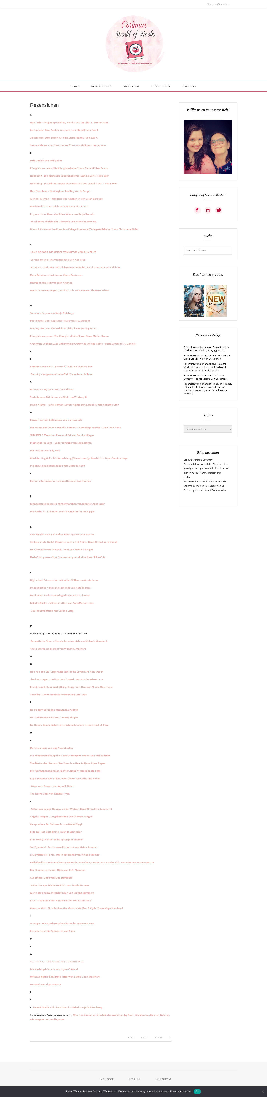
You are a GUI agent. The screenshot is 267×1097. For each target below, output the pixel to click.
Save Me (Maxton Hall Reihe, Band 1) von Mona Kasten (62, 534)
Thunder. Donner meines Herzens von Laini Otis (58, 694)
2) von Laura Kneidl (105, 542)
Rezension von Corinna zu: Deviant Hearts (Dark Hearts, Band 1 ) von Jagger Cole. (206, 348)
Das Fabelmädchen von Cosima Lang (51, 610)
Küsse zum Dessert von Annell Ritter (52, 786)
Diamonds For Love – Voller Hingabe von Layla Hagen (61, 442)
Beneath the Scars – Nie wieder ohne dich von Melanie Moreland (68, 641)
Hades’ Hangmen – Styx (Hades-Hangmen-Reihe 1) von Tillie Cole (67, 557)
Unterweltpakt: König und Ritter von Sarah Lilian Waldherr (65, 976)
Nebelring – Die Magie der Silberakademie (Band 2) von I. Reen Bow (69, 175)
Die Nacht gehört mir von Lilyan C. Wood (54, 969)
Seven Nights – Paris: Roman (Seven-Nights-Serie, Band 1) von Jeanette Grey (74, 404)
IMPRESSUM (131, 86)
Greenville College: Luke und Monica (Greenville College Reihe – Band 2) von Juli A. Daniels (82, 343)
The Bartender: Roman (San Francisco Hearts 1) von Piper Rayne (67, 763)
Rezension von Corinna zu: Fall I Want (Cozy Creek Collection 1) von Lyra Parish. (207, 357)
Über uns (189, 86)
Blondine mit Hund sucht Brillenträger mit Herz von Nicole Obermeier (71, 687)
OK (197, 1091)
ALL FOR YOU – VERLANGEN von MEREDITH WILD (56, 961)
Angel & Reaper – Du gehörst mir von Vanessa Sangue (61, 816)
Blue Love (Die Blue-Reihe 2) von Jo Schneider (56, 839)
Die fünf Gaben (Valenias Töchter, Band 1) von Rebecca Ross (65, 770)
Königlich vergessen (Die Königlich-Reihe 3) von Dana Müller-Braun (69, 336)
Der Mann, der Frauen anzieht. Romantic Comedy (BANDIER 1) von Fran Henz (75, 427)
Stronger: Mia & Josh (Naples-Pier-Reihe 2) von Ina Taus (62, 923)
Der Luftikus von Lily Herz (45, 450)
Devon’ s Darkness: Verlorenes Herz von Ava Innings (60, 481)
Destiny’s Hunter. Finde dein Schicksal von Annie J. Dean (63, 328)
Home (75, 86)
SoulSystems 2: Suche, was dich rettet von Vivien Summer (64, 847)
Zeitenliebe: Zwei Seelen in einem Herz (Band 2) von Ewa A (64, 130)
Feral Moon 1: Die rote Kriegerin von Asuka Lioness (60, 595)
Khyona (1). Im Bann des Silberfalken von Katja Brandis (62, 214)
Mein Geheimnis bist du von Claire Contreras (56, 275)
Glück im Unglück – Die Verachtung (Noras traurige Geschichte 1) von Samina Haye (79, 458)
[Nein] (262, 1091)
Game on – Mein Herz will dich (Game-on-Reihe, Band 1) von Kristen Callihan (75, 267)
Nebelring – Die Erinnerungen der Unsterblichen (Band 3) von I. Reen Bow (73, 183)
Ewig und (35, 160)
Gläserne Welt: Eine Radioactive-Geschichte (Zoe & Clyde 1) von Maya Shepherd (76, 908)
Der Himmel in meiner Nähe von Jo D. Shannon (58, 870)
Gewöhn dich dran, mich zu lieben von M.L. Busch (59, 206)
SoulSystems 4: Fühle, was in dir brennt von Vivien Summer (64, 854)
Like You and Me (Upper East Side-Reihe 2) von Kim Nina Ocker (66, 671)
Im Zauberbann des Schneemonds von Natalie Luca (60, 587)
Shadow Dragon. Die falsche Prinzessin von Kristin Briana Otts (66, 679)
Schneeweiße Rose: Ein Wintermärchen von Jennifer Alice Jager (67, 503)
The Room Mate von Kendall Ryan (50, 793)
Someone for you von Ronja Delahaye (52, 313)
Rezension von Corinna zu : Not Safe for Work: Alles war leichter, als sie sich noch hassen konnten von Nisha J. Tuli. (205, 367)
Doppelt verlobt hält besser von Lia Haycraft (56, 420)
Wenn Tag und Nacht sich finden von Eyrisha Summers (62, 892)
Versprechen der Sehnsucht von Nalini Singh (56, 824)
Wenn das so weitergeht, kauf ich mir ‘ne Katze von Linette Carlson (69, 290)
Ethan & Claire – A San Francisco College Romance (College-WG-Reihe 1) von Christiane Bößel (84, 229)
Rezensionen (161, 86)
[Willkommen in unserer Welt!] (208, 173)
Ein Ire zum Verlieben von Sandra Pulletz (54, 709)
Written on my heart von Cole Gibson (52, 389)
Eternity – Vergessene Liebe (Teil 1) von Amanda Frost (61, 374)
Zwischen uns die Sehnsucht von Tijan (52, 931)
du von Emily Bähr (51, 160)
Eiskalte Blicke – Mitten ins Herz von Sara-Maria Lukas (61, 603)
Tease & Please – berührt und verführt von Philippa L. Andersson (68, 145)
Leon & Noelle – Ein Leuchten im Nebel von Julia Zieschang (67, 1007)
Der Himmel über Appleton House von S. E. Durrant (60, 320)
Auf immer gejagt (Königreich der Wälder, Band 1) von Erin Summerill (71, 809)
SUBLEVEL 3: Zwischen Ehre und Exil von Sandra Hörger (62, 435)
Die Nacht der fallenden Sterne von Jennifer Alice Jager (62, 511)
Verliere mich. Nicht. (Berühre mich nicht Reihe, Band (62, 542)
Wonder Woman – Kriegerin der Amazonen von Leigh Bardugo (66, 198)
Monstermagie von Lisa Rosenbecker (51, 748)
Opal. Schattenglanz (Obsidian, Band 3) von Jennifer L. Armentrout (69, 122)
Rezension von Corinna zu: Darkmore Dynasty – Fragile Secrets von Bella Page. (205, 377)
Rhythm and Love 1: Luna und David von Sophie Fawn (61, 366)
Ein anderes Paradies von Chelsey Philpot (54, 717)
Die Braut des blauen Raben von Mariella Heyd (57, 465)
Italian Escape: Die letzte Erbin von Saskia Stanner (59, 885)
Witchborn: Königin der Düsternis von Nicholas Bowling (63, 221)
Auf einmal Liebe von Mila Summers (51, 877)
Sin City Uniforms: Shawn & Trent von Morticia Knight (61, 549)
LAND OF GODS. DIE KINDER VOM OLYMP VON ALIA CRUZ (63, 252)
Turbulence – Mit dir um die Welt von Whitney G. (58, 397)
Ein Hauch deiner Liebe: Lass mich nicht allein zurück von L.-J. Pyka (69, 725)
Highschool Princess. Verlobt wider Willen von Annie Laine (64, 580)
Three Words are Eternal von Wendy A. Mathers (58, 648)
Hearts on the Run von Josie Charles (51, 282)
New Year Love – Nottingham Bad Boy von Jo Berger (60, 191)
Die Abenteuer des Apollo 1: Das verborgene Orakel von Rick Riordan (70, 755)
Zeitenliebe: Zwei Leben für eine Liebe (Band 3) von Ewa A (64, 137)
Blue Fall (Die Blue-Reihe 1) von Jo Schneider (56, 831)
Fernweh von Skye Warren (45, 984)
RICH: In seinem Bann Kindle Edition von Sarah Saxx (60, 900)
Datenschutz (101, 86)
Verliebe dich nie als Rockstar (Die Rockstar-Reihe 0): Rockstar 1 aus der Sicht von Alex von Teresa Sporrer (92, 862)
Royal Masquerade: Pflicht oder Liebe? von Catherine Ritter (65, 778)
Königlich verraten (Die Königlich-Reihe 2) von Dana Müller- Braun (69, 168)
